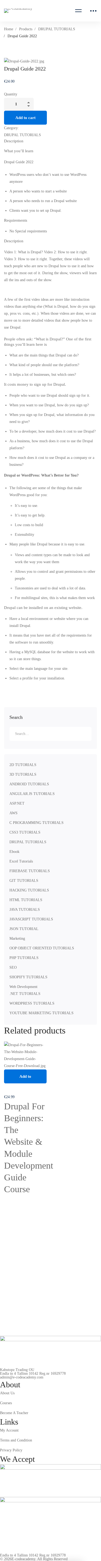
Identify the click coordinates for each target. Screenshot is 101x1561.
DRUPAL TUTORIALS (56, 29)
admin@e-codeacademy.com (21, 1377)
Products (25, 29)
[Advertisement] (50, 292)
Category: (11, 128)
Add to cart (25, 118)
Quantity (10, 94)
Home (8, 29)
